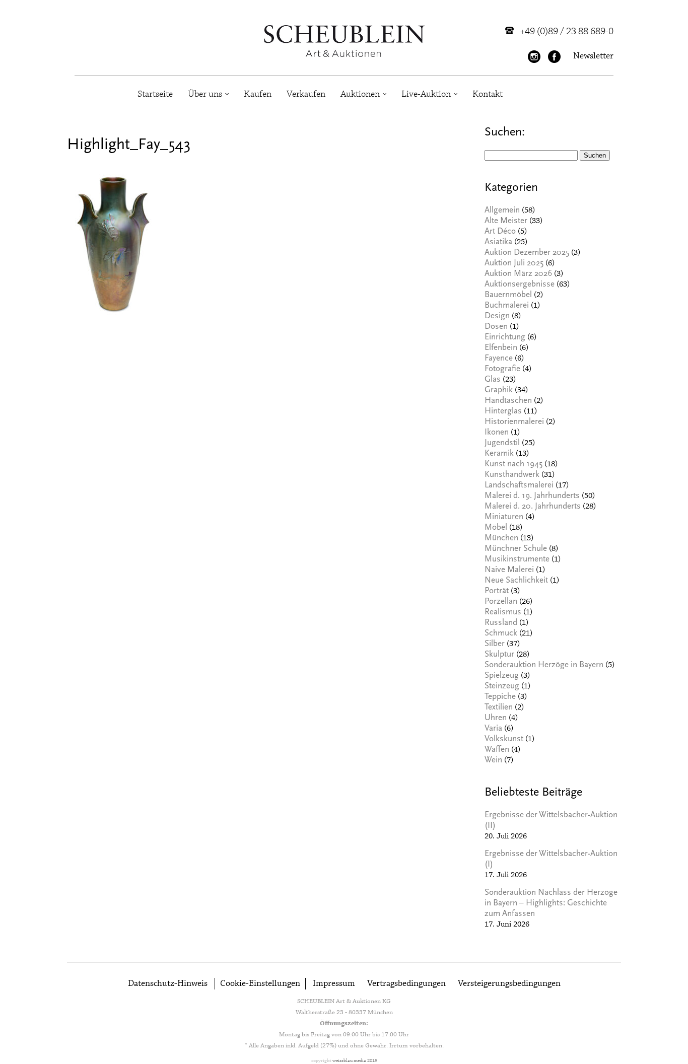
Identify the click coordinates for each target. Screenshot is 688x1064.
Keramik (499, 454)
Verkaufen (306, 94)
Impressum (334, 983)
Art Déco (500, 232)
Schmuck (501, 633)
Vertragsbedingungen (406, 983)
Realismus (503, 612)
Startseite (155, 94)
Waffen (497, 750)
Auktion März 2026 (518, 274)
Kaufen (257, 94)
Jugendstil (502, 443)
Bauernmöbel (508, 295)
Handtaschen (508, 401)
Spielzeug (502, 676)
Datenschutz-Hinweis (168, 983)
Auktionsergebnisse (520, 284)
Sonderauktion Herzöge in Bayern (544, 665)
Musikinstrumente (517, 559)
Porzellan (501, 602)
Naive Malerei (509, 570)
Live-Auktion (426, 94)
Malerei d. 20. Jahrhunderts (533, 507)
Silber (495, 644)
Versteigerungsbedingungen (509, 983)
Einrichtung (505, 337)
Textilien (499, 707)
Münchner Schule (516, 549)
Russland (501, 623)
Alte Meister (506, 221)
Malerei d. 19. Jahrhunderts (532, 496)
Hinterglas (503, 411)
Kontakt (487, 94)
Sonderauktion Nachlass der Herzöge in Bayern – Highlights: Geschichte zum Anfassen (551, 903)
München (501, 538)
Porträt (497, 591)
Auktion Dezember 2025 (527, 253)
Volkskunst (504, 739)
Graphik (499, 390)
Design (497, 316)
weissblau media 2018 (354, 1060)
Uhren (496, 718)
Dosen (496, 327)
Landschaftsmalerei (519, 485)
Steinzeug (502, 686)
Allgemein (502, 210)
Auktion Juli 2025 (514, 263)
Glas (493, 380)
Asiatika (498, 242)
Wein (493, 760)
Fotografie (502, 369)
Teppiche (500, 697)
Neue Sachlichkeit (516, 581)
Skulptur (499, 655)
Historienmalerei (514, 422)
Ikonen (497, 433)
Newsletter (593, 56)
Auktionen (360, 94)
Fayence (499, 358)
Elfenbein (501, 348)
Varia (493, 729)
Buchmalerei (507, 306)
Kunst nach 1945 (513, 464)
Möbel (496, 528)
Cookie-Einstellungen (260, 983)
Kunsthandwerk (512, 475)
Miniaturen (504, 517)
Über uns (205, 94)
